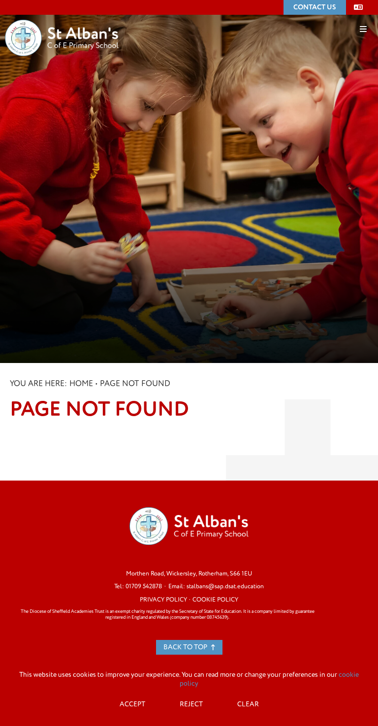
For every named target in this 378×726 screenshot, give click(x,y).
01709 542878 (144, 586)
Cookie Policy (215, 600)
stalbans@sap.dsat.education (225, 586)
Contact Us (314, 7)
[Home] (62, 23)
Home (81, 384)
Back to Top (186, 647)
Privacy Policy (163, 600)
